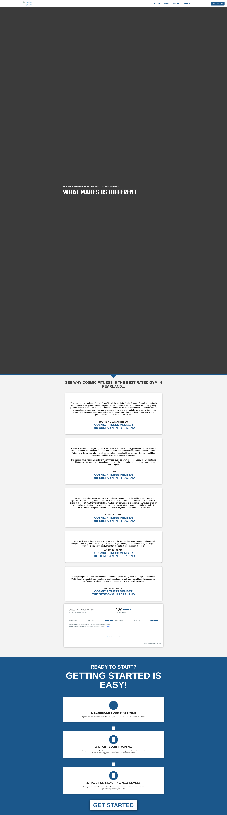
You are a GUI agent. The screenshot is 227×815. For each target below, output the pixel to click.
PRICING (167, 4)
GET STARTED (155, 4)
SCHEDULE (177, 4)
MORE (186, 4)
